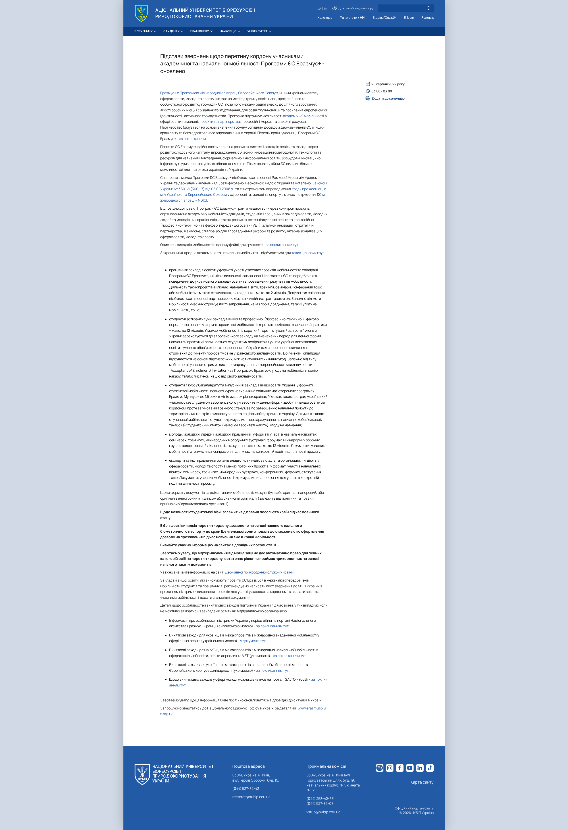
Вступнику (144, 31)
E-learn (409, 17)
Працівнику (199, 31)
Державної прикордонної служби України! (259, 572)
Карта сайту (422, 782)
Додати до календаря (389, 98)
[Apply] (429, 8)
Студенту (171, 31)
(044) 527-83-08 (319, 803)
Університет (258, 31)
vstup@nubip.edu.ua (323, 811)
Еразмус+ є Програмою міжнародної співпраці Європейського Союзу (218, 92)
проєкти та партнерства (220, 121)
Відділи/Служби (384, 17)
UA (319, 8)
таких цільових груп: (308, 252)
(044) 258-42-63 (320, 798)
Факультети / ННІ (352, 17)
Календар (325, 17)
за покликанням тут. (282, 244)
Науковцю (228, 31)
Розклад (428, 17)
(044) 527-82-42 (245, 788)
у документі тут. (252, 640)
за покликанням (192, 138)
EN (325, 8)
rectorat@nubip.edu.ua (251, 796)
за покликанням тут (289, 655)
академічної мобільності (304, 115)
